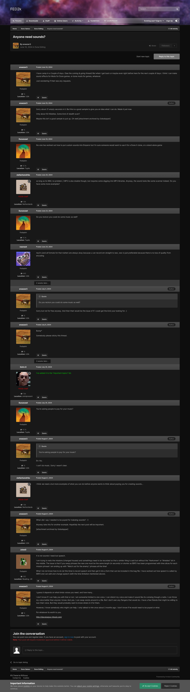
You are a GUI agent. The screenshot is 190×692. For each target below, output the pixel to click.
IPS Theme (14, 675)
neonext (23, 247)
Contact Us (17, 678)
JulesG (23, 550)
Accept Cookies (151, 686)
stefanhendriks (23, 175)
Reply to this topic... (35, 650)
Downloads (33, 21)
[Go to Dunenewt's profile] (23, 151)
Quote (44, 98)
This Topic (168, 9)
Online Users (62, 21)
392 (24, 576)
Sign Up (169, 21)
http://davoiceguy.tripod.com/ (49, 617)
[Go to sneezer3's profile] (16, 45)
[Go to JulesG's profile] (23, 562)
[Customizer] (177, 21)
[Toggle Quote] (40, 296)
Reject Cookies (170, 686)
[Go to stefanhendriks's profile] (23, 187)
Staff (47, 21)
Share (153, 46)
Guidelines (94, 21)
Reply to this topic (166, 56)
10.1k (24, 166)
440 (24, 273)
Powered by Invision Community (168, 677)
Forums (18, 21)
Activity (78, 21)
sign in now (69, 637)
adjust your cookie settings (88, 686)
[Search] (177, 9)
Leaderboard (111, 21)
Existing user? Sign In (153, 21)
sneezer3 (27, 44)
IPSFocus (24, 675)
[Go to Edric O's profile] (23, 379)
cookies (27, 686)
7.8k (24, 394)
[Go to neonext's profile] (23, 259)
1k (24, 94)
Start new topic (142, 56)
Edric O (23, 367)
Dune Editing (40, 47)
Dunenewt (23, 139)
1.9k (24, 202)
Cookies (26, 678)
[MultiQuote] (38, 97)
